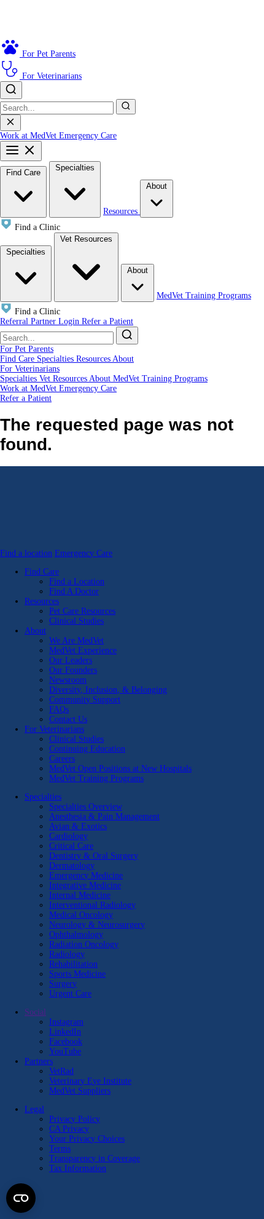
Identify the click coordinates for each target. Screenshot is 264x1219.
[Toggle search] (11, 90)
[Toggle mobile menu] (21, 151)
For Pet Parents (26, 349)
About (156, 186)
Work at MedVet (29, 135)
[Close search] (10, 122)
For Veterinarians (30, 368)
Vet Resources (86, 239)
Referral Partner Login (41, 321)
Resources (121, 211)
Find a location (26, 553)
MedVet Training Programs (204, 295)
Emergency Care (88, 135)
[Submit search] (126, 106)
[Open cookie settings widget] (21, 1198)
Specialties (75, 167)
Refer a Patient (107, 321)
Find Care (23, 172)
